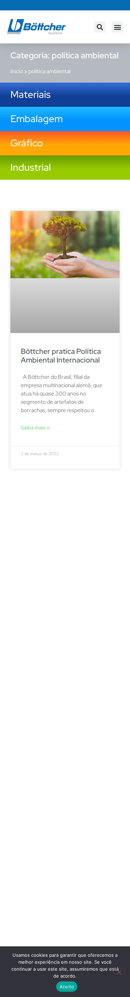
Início (16, 71)
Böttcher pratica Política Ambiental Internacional (61, 356)
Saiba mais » (35, 427)
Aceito (67, 986)
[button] (100, 27)
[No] (119, 971)
